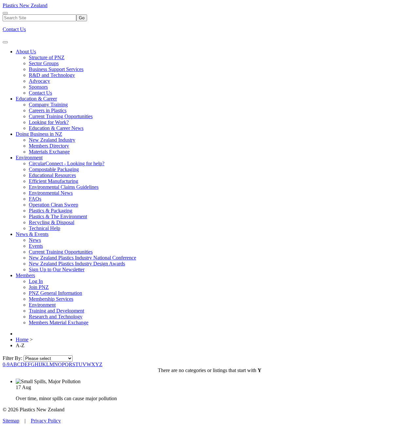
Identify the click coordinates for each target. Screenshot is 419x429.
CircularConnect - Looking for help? (66, 163)
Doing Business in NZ (39, 134)
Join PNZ (39, 287)
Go (81, 17)
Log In (36, 281)
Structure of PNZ (46, 57)
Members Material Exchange (58, 322)
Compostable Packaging (54, 169)
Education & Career (36, 98)
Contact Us (14, 29)
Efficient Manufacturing (53, 181)
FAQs (35, 199)
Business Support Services (56, 69)
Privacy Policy (46, 420)
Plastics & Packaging (50, 210)
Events (36, 246)
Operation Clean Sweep (53, 204)
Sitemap (11, 420)
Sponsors (38, 87)
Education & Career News (56, 128)
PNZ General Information (55, 293)
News (35, 240)
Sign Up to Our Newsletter (56, 269)
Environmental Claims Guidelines (64, 187)
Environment (29, 157)
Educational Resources (52, 175)
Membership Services (51, 299)
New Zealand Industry (52, 140)
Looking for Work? (49, 122)
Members (25, 275)
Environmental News (51, 193)
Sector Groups (44, 63)
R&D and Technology (52, 75)
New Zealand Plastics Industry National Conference (82, 257)
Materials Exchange (49, 151)
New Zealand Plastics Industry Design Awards (77, 263)
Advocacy (39, 81)
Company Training (48, 104)
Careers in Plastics (47, 110)
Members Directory (49, 146)
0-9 (6, 364)
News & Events (32, 234)
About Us (26, 51)
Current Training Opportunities (61, 116)
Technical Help (44, 228)
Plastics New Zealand (25, 5)
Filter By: (13, 358)
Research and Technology (55, 316)
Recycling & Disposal (51, 222)
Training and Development (56, 310)
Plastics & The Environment (58, 216)
